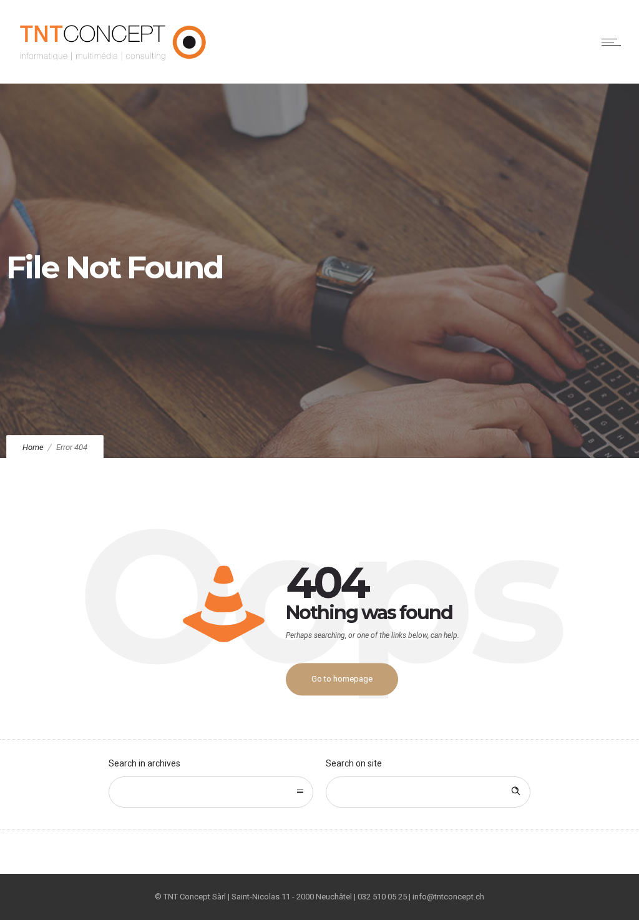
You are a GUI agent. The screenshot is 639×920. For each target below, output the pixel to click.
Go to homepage (342, 678)
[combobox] (211, 792)
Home (33, 447)
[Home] (113, 67)
